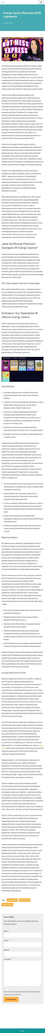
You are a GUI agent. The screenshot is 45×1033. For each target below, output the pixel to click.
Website (6, 950)
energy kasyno (7, 904)
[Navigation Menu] (41, 2)
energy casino (24, 900)
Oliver (22, 1031)
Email (6, 940)
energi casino (12, 900)
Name (6, 931)
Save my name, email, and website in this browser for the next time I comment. (22, 993)
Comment (8, 959)
